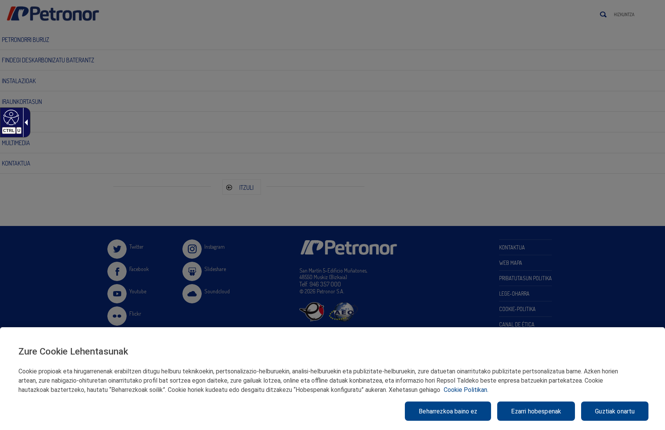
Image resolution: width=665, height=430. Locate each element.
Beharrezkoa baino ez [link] (448, 411)
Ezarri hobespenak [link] (536, 411)
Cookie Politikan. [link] (466, 389)
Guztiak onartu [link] (615, 411)
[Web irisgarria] (10, 117)
